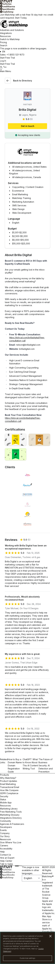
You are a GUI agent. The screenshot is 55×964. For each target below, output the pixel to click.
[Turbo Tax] (27, 3)
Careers (4, 845)
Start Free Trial (7, 57)
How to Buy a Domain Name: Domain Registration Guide (15, 765)
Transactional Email (9, 787)
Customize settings (27, 958)
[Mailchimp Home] (27, 24)
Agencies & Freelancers (12, 824)
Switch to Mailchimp (10, 39)
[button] (27, 51)
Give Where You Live (10, 842)
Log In (3, 60)
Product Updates (8, 781)
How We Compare (9, 790)
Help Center (6, 861)
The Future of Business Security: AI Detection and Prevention (45, 765)
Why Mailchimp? (8, 778)
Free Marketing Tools (11, 811)
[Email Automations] (15, 454)
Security (4, 796)
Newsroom (5, 839)
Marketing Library (9, 808)
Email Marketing (8, 784)
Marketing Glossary (9, 814)
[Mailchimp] (27, 11)
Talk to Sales (6, 864)
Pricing (3, 42)
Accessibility (6, 848)
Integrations (6, 33)
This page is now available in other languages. (30, 870)
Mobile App (6, 802)
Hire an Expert (7, 857)
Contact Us (5, 854)
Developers (6, 827)
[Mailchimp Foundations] (15, 440)
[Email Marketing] (39, 440)
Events (3, 830)
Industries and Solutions (12, 30)
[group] (27, 51)
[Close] (50, 936)
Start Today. (21, 17)
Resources (5, 36)
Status (3, 799)
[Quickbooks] (27, 9)
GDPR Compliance (9, 793)
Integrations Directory (11, 818)
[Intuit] (27, 1)
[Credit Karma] (27, 6)
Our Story (5, 836)
